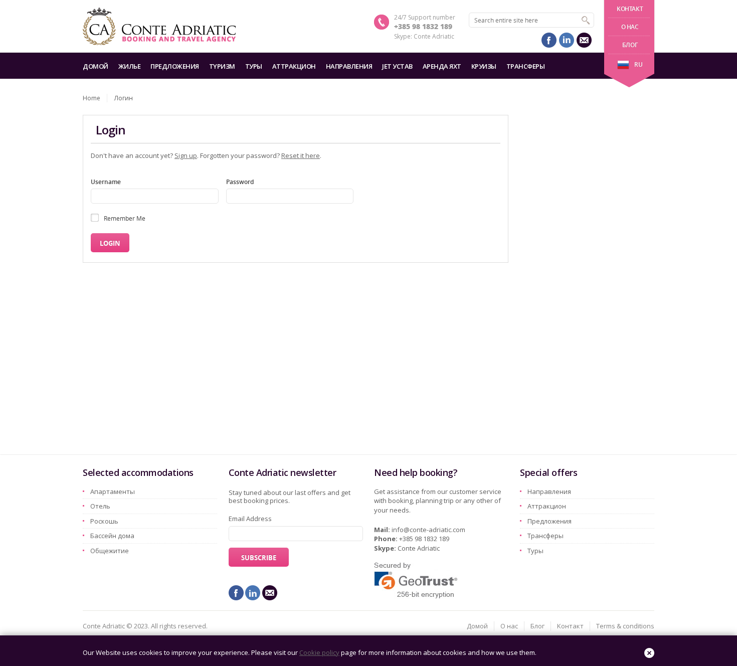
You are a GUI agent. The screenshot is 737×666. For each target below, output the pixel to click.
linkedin (566, 40)
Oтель (100, 506)
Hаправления (349, 66)
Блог (629, 45)
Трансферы (525, 66)
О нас (630, 27)
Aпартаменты (112, 491)
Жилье (129, 66)
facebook (549, 40)
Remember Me (124, 218)
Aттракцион (294, 66)
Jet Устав (397, 66)
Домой (95, 66)
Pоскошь (104, 521)
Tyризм (222, 66)
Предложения (174, 66)
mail (584, 40)
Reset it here (300, 155)
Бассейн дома (112, 535)
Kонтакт (630, 9)
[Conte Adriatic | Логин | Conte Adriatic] (159, 26)
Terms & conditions (625, 625)
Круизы (483, 66)
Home (91, 98)
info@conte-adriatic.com (428, 529)
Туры (253, 66)
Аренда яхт (442, 66)
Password (240, 182)
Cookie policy (319, 652)
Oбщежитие (109, 550)
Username (106, 182)
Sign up (185, 155)
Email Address (250, 518)
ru (638, 64)
